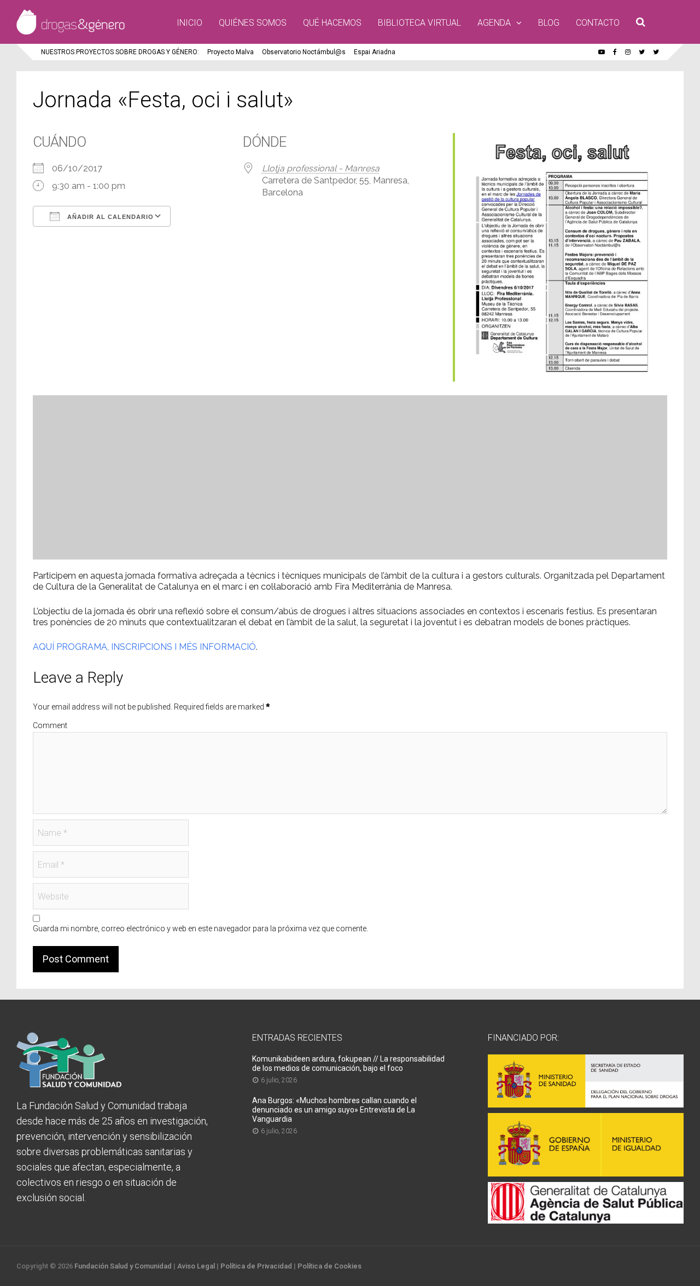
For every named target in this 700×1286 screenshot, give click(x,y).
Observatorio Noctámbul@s (304, 52)
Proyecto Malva (230, 52)
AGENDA (494, 23)
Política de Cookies (329, 1266)
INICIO (189, 23)
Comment (50, 725)
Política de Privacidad (256, 1266)
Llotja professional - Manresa (321, 168)
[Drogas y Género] (70, 32)
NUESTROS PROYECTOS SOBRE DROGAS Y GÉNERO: (120, 52)
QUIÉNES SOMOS (253, 23)
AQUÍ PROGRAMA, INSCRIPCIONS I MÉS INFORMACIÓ (144, 647)
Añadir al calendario (109, 217)
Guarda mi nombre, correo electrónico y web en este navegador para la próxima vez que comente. (200, 928)
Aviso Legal (196, 1266)
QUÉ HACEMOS (332, 23)
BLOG (548, 23)
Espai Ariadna (374, 52)
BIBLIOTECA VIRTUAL (419, 23)
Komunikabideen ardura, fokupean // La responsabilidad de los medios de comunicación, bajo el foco (348, 1063)
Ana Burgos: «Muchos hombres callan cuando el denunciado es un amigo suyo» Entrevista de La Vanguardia (334, 1109)
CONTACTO (598, 23)
